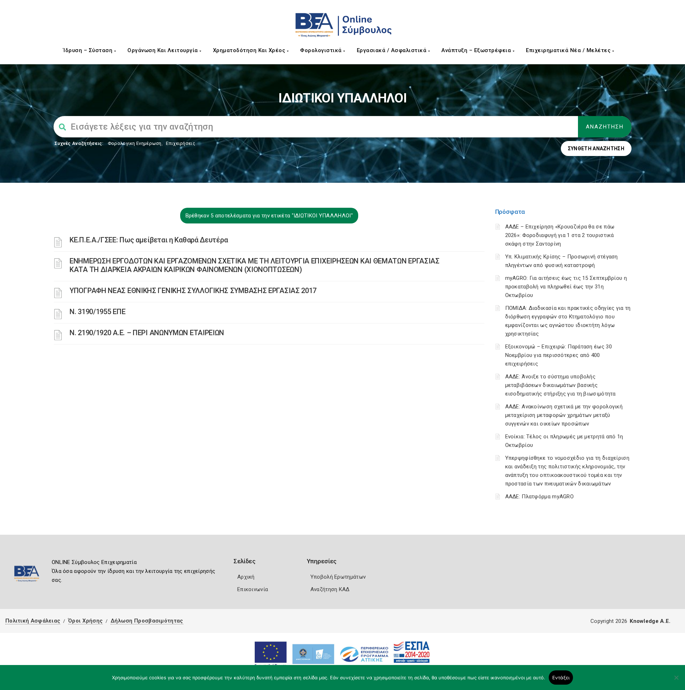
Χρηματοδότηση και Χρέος (250, 50)
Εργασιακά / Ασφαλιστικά (392, 50)
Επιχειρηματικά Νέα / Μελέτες (569, 50)
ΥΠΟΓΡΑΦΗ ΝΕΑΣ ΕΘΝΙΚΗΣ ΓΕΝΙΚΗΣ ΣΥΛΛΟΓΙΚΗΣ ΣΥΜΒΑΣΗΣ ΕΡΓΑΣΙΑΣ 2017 (193, 290)
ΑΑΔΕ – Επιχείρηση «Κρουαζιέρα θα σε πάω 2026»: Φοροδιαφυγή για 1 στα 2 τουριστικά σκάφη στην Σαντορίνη (560, 235)
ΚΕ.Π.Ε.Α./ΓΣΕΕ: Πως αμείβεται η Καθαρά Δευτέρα (149, 240)
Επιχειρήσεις (180, 143)
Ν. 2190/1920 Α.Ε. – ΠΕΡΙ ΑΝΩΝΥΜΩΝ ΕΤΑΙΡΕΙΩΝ (147, 332)
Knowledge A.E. (650, 621)
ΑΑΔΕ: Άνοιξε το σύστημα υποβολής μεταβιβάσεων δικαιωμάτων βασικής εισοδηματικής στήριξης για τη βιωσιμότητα (560, 385)
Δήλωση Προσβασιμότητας (147, 621)
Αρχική (246, 577)
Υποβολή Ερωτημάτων (338, 577)
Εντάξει (561, 677)
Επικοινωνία (252, 589)
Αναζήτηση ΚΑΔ (330, 589)
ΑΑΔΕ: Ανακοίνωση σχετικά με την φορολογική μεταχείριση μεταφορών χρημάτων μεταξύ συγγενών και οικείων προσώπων (564, 415)
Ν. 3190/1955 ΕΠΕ (97, 311)
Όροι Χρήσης (85, 621)
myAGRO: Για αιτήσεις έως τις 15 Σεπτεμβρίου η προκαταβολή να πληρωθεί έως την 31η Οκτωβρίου (566, 286)
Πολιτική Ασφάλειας (32, 621)
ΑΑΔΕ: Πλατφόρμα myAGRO (539, 496)
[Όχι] (676, 681)
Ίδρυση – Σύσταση (88, 50)
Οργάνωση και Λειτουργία (163, 50)
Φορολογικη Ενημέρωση (135, 143)
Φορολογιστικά (321, 50)
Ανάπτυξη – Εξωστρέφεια (477, 50)
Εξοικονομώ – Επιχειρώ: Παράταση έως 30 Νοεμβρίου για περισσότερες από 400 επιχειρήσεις (558, 355)
